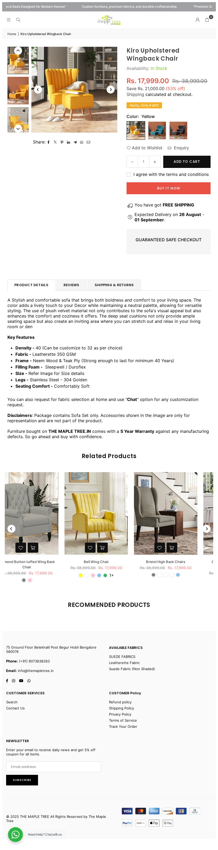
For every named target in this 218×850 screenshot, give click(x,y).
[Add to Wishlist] (34, 548)
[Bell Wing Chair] (40, 513)
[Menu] (8, 19)
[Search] (18, 19)
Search (12, 702)
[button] (207, 19)
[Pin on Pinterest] (62, 142)
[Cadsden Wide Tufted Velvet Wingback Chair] (179, 513)
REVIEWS (71, 284)
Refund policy (120, 702)
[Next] (111, 90)
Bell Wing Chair (40, 562)
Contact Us (15, 708)
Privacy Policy (120, 714)
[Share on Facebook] (49, 142)
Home (11, 34)
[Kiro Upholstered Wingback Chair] (18, 60)
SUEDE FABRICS (122, 656)
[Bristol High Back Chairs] (110, 513)
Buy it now (168, 188)
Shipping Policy (121, 708)
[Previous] (38, 90)
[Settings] (197, 19)
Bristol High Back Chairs (109, 562)
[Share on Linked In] (69, 142)
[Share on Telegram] (75, 142)
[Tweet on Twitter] (55, 142)
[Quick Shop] (46, 548)
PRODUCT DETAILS (31, 284)
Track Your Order (123, 726)
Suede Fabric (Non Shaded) (132, 669)
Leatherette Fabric (124, 663)
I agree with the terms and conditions (170, 174)
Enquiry (181, 147)
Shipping (135, 94)
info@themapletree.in (36, 671)
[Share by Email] (89, 142)
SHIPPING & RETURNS (114, 284)
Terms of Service (123, 720)
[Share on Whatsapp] (82, 142)
